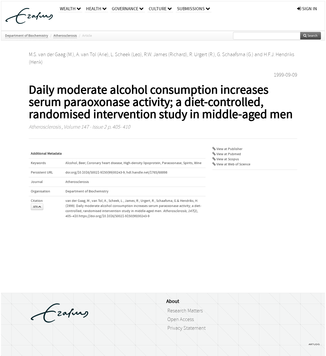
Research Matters (185, 311)
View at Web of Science (233, 164)
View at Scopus (227, 159)
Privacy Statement (186, 328)
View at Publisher (229, 149)
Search (312, 36)
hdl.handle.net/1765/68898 (146, 172)
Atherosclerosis (65, 36)
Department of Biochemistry (26, 36)
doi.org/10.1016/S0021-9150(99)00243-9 (95, 172)
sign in (309, 8)
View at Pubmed (228, 154)
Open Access (180, 319)
